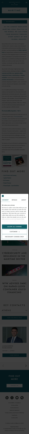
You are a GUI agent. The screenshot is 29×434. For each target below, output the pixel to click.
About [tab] (23, 200)
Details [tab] (14, 200)
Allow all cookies (14, 226)
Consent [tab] (5, 200)
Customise (13, 231)
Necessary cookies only (14, 236)
